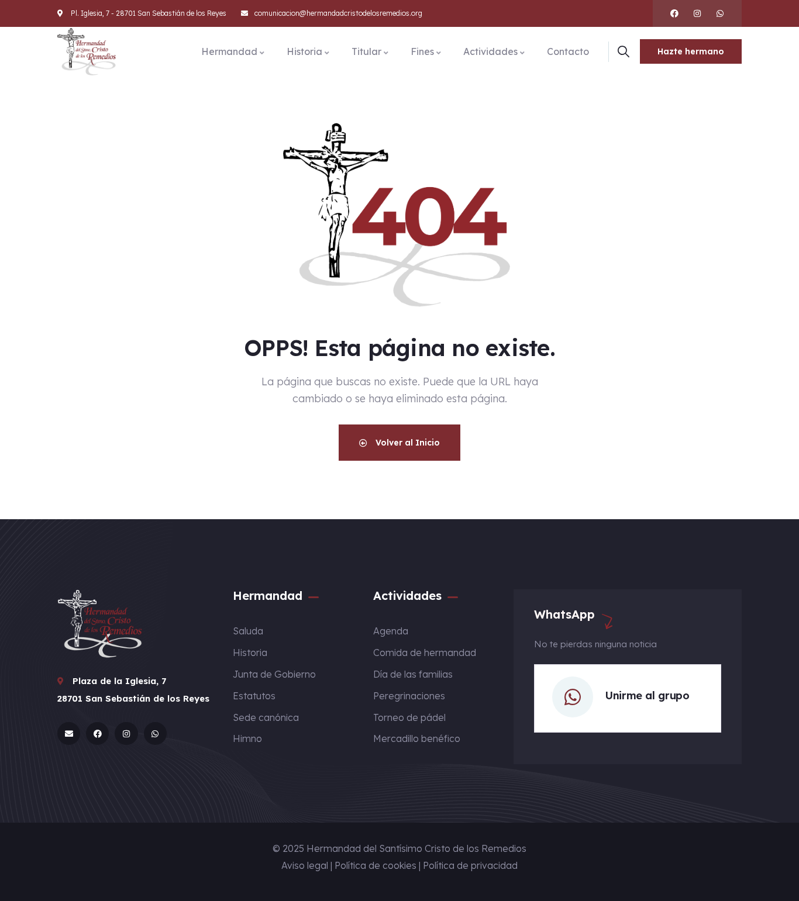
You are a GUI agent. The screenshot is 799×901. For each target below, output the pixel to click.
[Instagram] (697, 13)
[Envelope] (68, 733)
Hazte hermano (690, 51)
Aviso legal (304, 865)
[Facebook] (674, 13)
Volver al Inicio (406, 442)
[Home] (86, 51)
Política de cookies (375, 865)
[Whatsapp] (720, 13)
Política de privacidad (470, 865)
